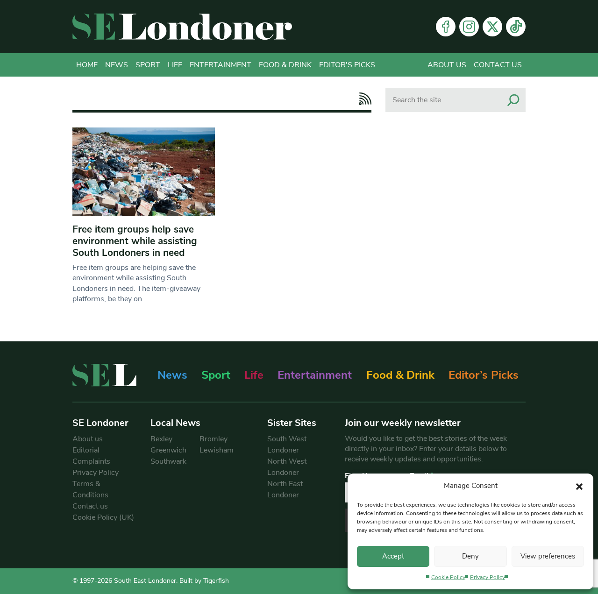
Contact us (498, 65)
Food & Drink (285, 65)
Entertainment (220, 65)
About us (446, 65)
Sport (147, 65)
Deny (470, 556)
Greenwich (168, 450)
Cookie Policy (448, 577)
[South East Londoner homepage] (182, 27)
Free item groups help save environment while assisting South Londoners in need (134, 241)
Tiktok (516, 26)
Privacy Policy (487, 577)
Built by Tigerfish (204, 580)
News (116, 65)
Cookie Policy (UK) (103, 517)
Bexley (161, 439)
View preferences (547, 556)
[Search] (513, 100)
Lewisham (216, 450)
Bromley (213, 439)
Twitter (492, 26)
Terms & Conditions (90, 489)
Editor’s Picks (483, 375)
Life (175, 65)
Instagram (469, 26)
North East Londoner (285, 489)
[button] (579, 485)
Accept (393, 556)
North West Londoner (286, 467)
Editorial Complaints (91, 456)
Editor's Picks (347, 65)
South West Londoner (286, 444)
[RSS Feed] (362, 99)
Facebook (446, 26)
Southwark (168, 461)
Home (87, 65)
